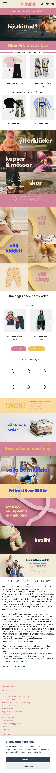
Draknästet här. (19, 666)
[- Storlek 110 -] (14, 107)
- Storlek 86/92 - (15, 336)
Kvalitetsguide (8, 717)
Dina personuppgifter (11, 723)
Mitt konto (6, 690)
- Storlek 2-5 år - (42, 83)
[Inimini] (28, 3)
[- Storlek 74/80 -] (42, 107)
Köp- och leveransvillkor (12, 711)
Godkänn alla (28, 759)
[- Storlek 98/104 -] (14, 67)
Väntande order (8, 699)
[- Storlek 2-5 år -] (42, 67)
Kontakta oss (7, 708)
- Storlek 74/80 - (42, 123)
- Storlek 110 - (14, 123)
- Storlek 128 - (41, 336)
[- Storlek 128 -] (41, 320)
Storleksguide (7, 720)
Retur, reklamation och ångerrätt (16, 696)
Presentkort (7, 714)
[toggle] (6, 4)
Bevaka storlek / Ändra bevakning (16, 702)
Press (4, 726)
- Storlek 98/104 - (14, 83)
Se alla (18, 349)
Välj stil (37, 349)
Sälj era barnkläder (10, 705)
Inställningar (28, 766)
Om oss (5, 693)
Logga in (5, 729)
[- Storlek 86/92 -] (15, 320)
